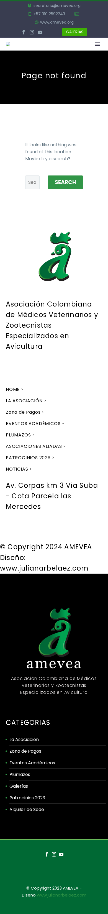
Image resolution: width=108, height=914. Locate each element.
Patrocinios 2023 (27, 798)
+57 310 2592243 (49, 14)
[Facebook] (23, 32)
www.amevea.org (57, 22)
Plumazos (19, 774)
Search (65, 182)
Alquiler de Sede (26, 809)
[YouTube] (40, 32)
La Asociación (24, 739)
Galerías (18, 786)
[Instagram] (32, 32)
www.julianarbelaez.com (61, 895)
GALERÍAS (74, 32)
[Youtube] (43, 530)
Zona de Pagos (25, 751)
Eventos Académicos (32, 763)
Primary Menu (97, 44)
